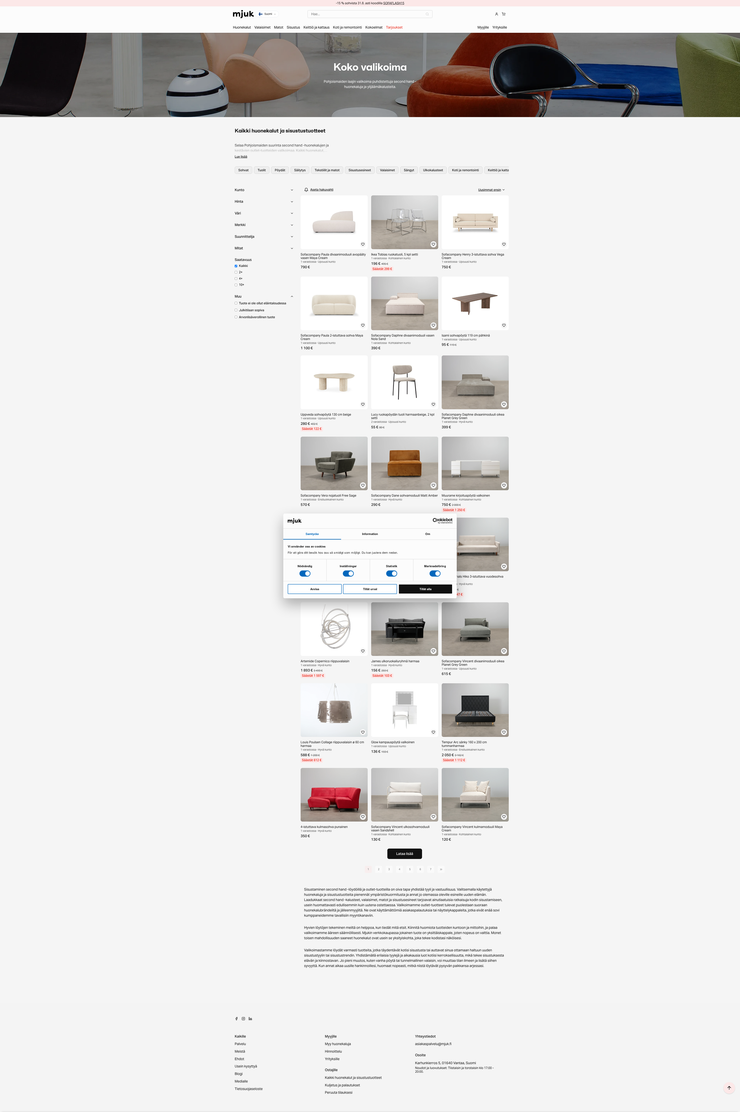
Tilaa (370, 576)
